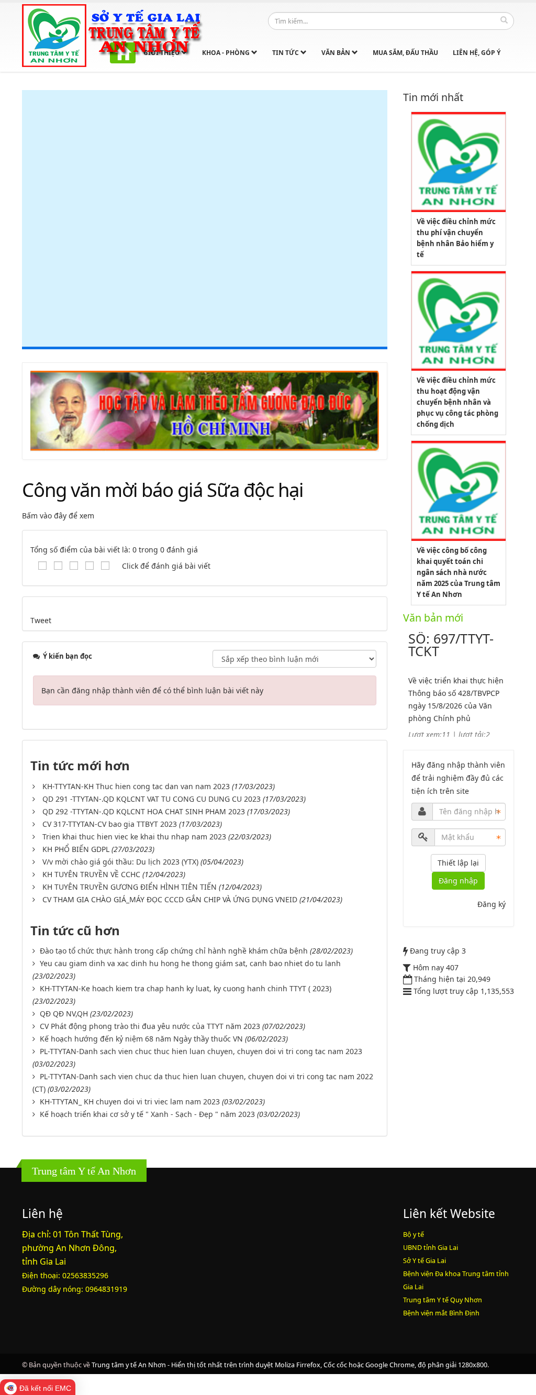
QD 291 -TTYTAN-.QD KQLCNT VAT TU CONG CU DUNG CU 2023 (151, 799)
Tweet (40, 620)
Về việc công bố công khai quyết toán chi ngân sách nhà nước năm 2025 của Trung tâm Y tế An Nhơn (458, 572)
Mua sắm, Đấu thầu (405, 52)
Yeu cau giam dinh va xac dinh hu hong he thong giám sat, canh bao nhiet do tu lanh (190, 963)
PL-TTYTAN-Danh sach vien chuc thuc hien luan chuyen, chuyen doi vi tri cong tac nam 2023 (201, 1051)
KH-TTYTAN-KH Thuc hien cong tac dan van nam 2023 (136, 786)
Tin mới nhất (433, 97)
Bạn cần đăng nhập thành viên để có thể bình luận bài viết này (152, 690)
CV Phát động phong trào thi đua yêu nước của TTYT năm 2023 (150, 1026)
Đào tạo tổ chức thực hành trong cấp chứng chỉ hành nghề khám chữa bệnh (174, 951)
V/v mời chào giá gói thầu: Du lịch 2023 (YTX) (120, 862)
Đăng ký (491, 904)
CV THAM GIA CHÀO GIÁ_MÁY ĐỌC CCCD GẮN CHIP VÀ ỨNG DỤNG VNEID (169, 899)
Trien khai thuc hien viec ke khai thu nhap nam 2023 (134, 837)
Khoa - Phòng (226, 52)
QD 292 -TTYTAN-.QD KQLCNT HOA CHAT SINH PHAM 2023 (143, 811)
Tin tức (286, 52)
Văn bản (336, 52)
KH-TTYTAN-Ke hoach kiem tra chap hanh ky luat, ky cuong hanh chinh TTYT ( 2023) (185, 988)
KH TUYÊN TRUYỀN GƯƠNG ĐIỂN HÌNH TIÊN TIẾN (129, 887)
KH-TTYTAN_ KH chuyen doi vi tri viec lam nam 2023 (130, 1101)
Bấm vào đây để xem (58, 516)
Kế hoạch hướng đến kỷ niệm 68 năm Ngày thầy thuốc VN (141, 1039)
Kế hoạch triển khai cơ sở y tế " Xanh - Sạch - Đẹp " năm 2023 (147, 1114)
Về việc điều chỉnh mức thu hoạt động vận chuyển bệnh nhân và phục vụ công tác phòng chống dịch (457, 402)
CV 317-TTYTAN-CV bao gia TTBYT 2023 (109, 824)
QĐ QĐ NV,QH (64, 1013)
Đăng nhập (458, 880)
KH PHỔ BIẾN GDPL (75, 849)
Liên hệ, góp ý (476, 52)
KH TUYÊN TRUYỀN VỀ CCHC (91, 874)
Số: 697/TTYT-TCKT (451, 644)
